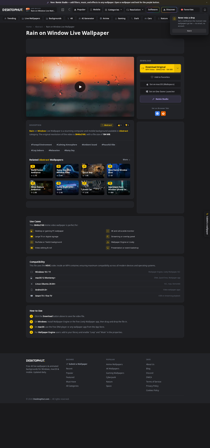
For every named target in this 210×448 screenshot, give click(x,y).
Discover (170, 9)
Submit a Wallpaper (78, 364)
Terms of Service (153, 381)
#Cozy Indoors (37, 150)
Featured (70, 377)
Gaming (121, 18)
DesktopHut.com (41, 399)
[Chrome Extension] (157, 113)
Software (153, 9)
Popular (81, 9)
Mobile (96, 9)
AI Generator (88, 18)
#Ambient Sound (89, 144)
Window (42, 131)
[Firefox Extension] (163, 113)
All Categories (72, 386)
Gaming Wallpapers (115, 373)
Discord (149, 373)
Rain (31, 131)
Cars (150, 18)
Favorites (190, 9)
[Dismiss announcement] (207, 2)
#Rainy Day (69, 150)
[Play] (30, 114)
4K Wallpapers (112, 368)
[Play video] (80, 86)
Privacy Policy (152, 386)
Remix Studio (162, 99)
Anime (106, 18)
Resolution (135, 10)
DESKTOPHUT (35, 360)
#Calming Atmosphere (67, 144)
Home (29, 26)
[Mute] (112, 114)
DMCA (149, 377)
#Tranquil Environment (41, 144)
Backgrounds (55, 18)
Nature (164, 18)
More (125, 159)
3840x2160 (80, 134)
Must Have (71, 381)
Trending (11, 18)
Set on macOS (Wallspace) (162, 84)
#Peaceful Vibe (108, 144)
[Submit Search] (69, 10)
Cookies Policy (152, 390)
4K (71, 18)
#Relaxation (54, 150)
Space (109, 386)
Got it (189, 31)
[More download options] (177, 68)
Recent (69, 368)
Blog (148, 368)
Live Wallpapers (32, 18)
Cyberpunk (111, 377)
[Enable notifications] (205, 10)
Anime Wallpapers (114, 364)
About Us (150, 364)
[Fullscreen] (130, 114)
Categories (113, 10)
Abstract (39, 26)
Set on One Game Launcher (162, 91)
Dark (136, 18)
